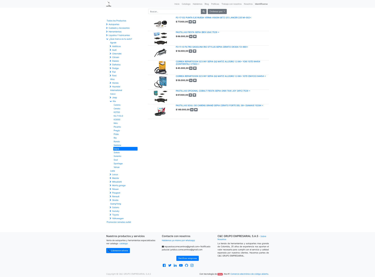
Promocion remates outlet (119, 222)
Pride (116, 134)
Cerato (117, 108)
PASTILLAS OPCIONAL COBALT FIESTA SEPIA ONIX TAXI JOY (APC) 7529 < (213, 91)
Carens (117, 105)
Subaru (115, 207)
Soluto (117, 152)
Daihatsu (116, 64)
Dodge (115, 68)
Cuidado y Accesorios (119, 28)
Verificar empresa (187, 258)
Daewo (115, 61)
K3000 (117, 119)
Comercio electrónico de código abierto (249, 274)
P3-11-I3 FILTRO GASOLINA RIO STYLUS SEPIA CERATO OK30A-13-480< (212, 47)
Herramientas (115, 31)
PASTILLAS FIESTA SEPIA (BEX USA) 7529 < (197, 32)
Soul (116, 159)
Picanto (117, 127)
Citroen (115, 57)
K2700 (117, 112)
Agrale (113, 42)
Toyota (115, 214)
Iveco (112, 94)
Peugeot (116, 192)
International (116, 90)
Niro (116, 123)
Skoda (115, 200)
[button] (217, 11)
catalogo (123, 243)
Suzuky (115, 211)
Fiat (114, 72)
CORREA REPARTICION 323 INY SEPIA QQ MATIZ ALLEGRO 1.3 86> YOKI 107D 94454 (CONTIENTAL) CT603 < (218, 62)
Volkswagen (118, 218)
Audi (114, 50)
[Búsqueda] (204, 11)
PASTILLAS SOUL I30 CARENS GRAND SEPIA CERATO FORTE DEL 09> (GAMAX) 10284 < (219, 105)
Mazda (115, 178)
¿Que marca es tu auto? (120, 39)
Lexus (115, 174)
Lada (112, 170)
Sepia (116, 149)
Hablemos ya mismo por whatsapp (178, 240)
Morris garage (119, 185)
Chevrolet (116, 53)
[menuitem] (177, 4)
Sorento (117, 156)
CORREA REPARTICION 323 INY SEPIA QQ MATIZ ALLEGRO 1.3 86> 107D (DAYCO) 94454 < (221, 76)
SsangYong (115, 203)
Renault (115, 196)
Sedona (117, 145)
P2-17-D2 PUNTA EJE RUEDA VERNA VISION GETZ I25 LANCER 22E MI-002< (213, 17)
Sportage (118, 163)
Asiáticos (116, 46)
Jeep (114, 97)
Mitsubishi (117, 181)
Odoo (220, 274)
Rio (115, 138)
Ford (114, 75)
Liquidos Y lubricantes (119, 35)
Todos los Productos (116, 20)
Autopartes (114, 24)
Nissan (115, 189)
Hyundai (116, 86)
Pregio (117, 130)
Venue (117, 167)
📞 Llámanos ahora (118, 250)
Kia (114, 101)
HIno (112, 79)
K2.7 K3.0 (118, 116)
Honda (115, 83)
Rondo (117, 141)
